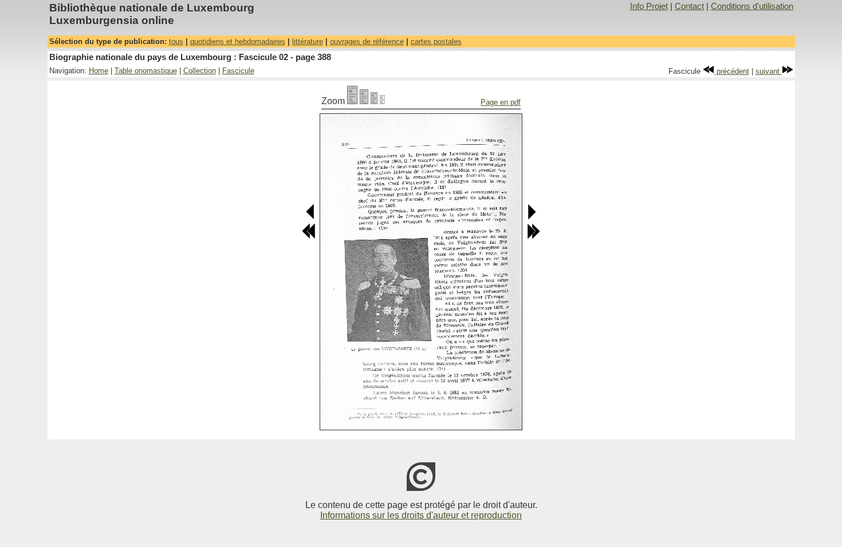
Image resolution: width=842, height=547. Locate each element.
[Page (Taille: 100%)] (352, 101)
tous (176, 41)
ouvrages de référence (367, 41)
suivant (769, 71)
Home (98, 70)
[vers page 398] (533, 236)
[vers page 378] (309, 236)
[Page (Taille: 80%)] (364, 101)
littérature (307, 41)
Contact (689, 6)
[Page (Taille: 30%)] (382, 101)
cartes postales (436, 41)
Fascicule (238, 70)
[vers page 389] (531, 217)
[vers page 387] (311, 217)
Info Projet (649, 6)
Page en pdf (501, 102)
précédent (731, 71)
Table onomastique (146, 70)
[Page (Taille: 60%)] (374, 101)
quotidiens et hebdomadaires (237, 41)
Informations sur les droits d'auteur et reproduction (421, 515)
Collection (199, 70)
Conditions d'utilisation (752, 6)
